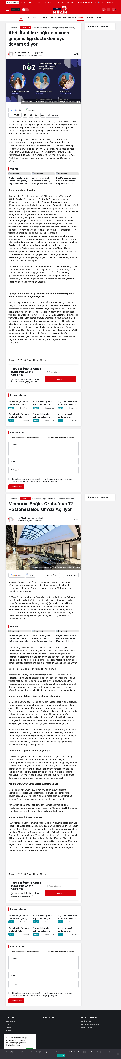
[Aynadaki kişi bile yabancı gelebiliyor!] (43, 416)
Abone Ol (15, 9)
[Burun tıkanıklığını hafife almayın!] (68, 416)
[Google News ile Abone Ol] (16, 110)
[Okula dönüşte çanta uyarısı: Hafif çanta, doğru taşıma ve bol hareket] (19, 178)
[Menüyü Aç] (7, 9)
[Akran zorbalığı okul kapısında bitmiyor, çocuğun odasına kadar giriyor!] (43, 178)
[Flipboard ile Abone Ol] (30, 110)
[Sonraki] (24, 2)
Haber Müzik (20, 52)
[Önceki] (21, 2)
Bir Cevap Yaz (17, 432)
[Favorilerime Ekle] (25, 115)
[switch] (25, 9)
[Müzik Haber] (60, 10)
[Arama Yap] (104, 9)
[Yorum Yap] (31, 115)
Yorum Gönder (16, 487)
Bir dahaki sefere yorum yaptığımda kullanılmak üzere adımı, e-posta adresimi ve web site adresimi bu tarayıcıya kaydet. (43, 480)
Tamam (61, 1055)
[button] (108, 9)
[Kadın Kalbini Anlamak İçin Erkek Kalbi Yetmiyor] (18, 416)
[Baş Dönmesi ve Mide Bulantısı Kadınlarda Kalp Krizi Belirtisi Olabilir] (67, 178)
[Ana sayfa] (21, 17)
